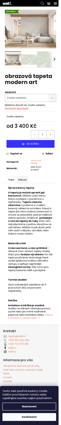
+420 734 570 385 (18, 344)
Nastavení (29, 406)
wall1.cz (12, 347)
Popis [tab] (11, 179)
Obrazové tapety (36, 162)
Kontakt (7, 381)
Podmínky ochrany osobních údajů (23, 369)
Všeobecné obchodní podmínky (21, 366)
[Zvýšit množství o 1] (50, 134)
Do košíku (33, 143)
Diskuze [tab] (22, 179)
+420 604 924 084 (18, 340)
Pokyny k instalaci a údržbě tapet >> (30, 316)
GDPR (6, 373)
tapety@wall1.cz (17, 336)
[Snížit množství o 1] (35, 134)
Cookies (7, 377)
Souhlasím (29, 417)
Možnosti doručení (16, 108)
